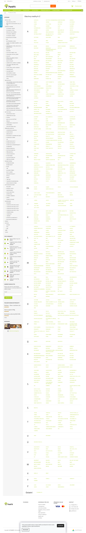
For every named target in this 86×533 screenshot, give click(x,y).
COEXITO (36, 94)
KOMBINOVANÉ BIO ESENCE (11, 85)
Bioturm (72, 66)
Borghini (60, 72)
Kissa (47, 215)
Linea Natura (72, 238)
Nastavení (25, 529)
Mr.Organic (36, 269)
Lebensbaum (36, 232)
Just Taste (36, 207)
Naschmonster (73, 277)
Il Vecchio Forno (37, 195)
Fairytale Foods (61, 132)
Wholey (35, 466)
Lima (47, 238)
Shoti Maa (72, 378)
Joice (71, 203)
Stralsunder (73, 397)
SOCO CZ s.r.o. (37, 389)
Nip (58, 289)
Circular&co (37, 90)
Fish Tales (72, 138)
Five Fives (60, 140)
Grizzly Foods (37, 159)
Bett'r (35, 56)
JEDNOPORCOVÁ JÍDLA (11, 115)
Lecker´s (60, 232)
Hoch (35, 177)
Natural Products (62, 281)
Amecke (71, 30)
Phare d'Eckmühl (49, 322)
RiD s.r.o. (72, 353)
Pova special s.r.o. (50, 327)
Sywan (71, 403)
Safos (47, 365)
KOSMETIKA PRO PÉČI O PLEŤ (13, 206)
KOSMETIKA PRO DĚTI (10, 143)
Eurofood (36, 127)
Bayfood (60, 48)
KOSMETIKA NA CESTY (10, 141)
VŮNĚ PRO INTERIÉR (10, 159)
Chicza (59, 187)
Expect (71, 127)
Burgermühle (73, 76)
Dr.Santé (72, 111)
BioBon (47, 62)
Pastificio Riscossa (74, 315)
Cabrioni (36, 82)
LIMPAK (59, 238)
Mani (71, 255)
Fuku (35, 150)
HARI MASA (72, 165)
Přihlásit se (8, 297)
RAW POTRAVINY (9, 61)
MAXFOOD (48, 259)
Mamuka (59, 255)
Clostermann (37, 92)
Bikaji (71, 56)
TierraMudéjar (37, 422)
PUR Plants (36, 336)
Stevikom (48, 397)
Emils (71, 121)
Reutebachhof (37, 353)
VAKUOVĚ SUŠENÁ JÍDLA (11, 126)
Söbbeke (48, 385)
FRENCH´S (48, 146)
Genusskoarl (49, 153)
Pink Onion (72, 322)
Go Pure (36, 155)
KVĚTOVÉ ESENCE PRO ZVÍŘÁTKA (13, 108)
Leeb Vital (72, 232)
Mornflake (48, 268)
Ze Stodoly (48, 485)
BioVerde (48, 68)
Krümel (47, 221)
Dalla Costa (60, 101)
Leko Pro (36, 234)
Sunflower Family (74, 399)
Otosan (36, 304)
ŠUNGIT (7, 177)
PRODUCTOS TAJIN (74, 329)
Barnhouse (72, 46)
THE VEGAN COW (37, 420)
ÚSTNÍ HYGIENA (9, 155)
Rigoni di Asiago (61, 355)
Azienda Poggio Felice (63, 42)
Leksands (48, 234)
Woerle (71, 466)
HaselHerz (36, 169)
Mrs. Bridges (60, 269)
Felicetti (48, 136)
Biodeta (71, 62)
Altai (59, 28)
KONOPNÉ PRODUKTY (10, 174)
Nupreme (48, 296)
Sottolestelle (73, 393)
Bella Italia (36, 52)
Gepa (59, 153)
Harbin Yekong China (50, 165)
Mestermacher (73, 261)
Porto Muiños (37, 327)
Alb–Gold (60, 24)
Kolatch (72, 217)
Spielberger (60, 395)
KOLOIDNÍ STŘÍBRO (10, 170)
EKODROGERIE (8, 201)
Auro (71, 40)
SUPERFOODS (9, 194)
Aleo (35, 26)
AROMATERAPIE (9, 132)
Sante (59, 374)
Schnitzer (36, 382)
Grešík (59, 157)
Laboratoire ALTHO (38, 228)
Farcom (35, 134)
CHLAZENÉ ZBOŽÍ (9, 71)
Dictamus (72, 105)
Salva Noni (36, 370)
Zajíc (35, 485)
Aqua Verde (48, 37)
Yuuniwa (36, 480)
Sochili (59, 389)
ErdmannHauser (61, 123)
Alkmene (47, 26)
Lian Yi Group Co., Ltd (50, 236)
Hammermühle (73, 163)
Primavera (48, 329)
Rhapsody (48, 353)
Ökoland (36, 306)
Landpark (60, 228)
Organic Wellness (38, 302)
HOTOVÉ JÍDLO (8, 112)
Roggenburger (37, 357)
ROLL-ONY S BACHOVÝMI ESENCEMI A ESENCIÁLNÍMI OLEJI (13, 95)
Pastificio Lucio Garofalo (63, 315)
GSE (58, 159)
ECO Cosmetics (49, 117)
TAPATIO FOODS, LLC (74, 412)
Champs (47, 187)
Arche (35, 40)
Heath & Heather (61, 169)
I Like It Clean (37, 193)
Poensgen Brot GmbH (62, 324)
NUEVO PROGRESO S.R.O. (75, 294)
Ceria (71, 88)
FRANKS (59, 144)
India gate (60, 195)
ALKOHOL (7, 223)
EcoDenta (60, 117)
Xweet (47, 473)
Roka (47, 357)
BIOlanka (72, 64)
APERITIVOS (72, 34)
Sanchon (48, 374)
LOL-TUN (59, 242)
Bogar (47, 70)
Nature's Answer (73, 283)
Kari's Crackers (49, 211)
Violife (59, 451)
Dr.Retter (60, 111)
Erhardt (72, 123)
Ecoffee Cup (72, 117)
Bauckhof (36, 48)
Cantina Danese (61, 84)
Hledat (53, 6)
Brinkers (72, 74)
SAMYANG (60, 372)
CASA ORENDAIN (37, 86)
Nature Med (60, 283)
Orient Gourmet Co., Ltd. (51, 302)
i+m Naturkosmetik (50, 193)
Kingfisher (36, 215)
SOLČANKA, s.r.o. (37, 391)
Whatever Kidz (49, 464)
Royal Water (37, 361)
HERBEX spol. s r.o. (62, 173)
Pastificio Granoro (38, 315)
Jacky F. (47, 200)
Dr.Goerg (48, 111)
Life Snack (72, 236)
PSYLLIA (8, 175)
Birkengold (72, 68)
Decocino (72, 103)
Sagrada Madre (61, 365)
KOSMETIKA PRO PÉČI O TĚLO (13, 210)
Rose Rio (36, 359)
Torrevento (60, 426)
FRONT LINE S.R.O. (49, 148)
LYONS (47, 248)
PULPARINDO (60, 334)
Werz (71, 462)
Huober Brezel (73, 181)
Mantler (36, 258)
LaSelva (35, 230)
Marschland (60, 258)
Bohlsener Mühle (61, 70)
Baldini (35, 46)
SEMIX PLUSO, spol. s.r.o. (75, 376)
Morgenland (36, 268)
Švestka (36, 408)
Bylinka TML (48, 78)
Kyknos (35, 223)
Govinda (71, 155)
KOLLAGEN (8, 186)
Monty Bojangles (74, 265)
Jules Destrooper (62, 205)
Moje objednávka (41, 512)
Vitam (35, 453)
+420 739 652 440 (74, 507)
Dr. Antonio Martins (62, 109)
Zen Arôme (72, 485)
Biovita (59, 68)
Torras (35, 426)
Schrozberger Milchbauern (49, 383)
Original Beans (61, 302)
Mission (59, 263)
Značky (6, 232)
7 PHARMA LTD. (39, 492)
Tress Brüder (49, 428)
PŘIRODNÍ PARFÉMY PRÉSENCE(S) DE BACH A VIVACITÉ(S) (13, 90)
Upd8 (35, 435)
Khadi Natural (73, 213)
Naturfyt (60, 285)
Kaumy (35, 213)
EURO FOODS (72, 125)
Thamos (47, 418)
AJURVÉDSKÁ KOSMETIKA (11, 130)
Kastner (72, 211)
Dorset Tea (36, 109)
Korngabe (36, 219)
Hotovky (72, 179)
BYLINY (7, 166)
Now (71, 291)
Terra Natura (49, 416)
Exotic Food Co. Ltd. (62, 127)
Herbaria (48, 173)
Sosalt (47, 393)
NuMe (35, 296)
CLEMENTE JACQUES (74, 90)
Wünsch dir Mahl (37, 468)
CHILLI (7, 78)
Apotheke (36, 37)
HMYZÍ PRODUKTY (10, 76)
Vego (47, 449)
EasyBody (36, 117)
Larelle (71, 228)
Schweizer (60, 382)
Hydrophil (36, 183)
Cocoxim (72, 92)
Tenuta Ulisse (37, 416)
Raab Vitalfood (37, 346)
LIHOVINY (8, 225)
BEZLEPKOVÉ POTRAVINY (11, 37)
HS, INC (47, 181)
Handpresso (36, 165)
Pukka (35, 334)
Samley (47, 372)
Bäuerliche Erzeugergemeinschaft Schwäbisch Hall (51, 49)
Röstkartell (61, 359)
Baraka (47, 46)
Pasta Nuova (72, 313)
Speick (35, 395)
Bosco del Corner (38, 74)
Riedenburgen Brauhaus (39, 355)
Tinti (47, 422)
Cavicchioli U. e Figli (74, 86)
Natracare (60, 279)
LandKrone (48, 228)
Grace (35, 157)
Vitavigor (72, 453)
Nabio (35, 277)
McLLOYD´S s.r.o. (61, 259)
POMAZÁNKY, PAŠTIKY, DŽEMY (12, 54)
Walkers (48, 460)
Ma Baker (36, 252)
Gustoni (71, 159)
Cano (47, 84)
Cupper (71, 96)
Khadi (59, 213)
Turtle (71, 428)
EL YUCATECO (36, 121)
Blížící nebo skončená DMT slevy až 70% (13, 24)
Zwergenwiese (61, 487)
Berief (59, 54)
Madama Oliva (61, 252)
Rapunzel (48, 348)
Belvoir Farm (72, 52)
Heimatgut (72, 169)
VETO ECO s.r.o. (49, 451)
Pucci (59, 331)
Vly (34, 457)
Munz (59, 271)
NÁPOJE (8, 49)
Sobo (59, 385)
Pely (59, 318)
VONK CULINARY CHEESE (62, 457)
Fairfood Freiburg (50, 132)
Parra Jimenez (61, 313)
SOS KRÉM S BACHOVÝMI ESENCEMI (13, 103)
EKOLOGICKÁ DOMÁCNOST (11, 219)
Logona (35, 242)
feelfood (36, 136)
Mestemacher (61, 261)
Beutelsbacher (49, 56)
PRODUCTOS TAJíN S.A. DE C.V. (39, 332)
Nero (71, 287)
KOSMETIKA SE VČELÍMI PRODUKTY (13, 144)
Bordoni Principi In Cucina (51, 72)
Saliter (35, 367)
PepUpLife (72, 318)
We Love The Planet (74, 460)
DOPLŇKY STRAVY (10, 188)
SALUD (47, 367)
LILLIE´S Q (36, 238)
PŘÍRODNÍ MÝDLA (9, 152)
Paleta (47, 311)
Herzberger (72, 173)
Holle (59, 177)
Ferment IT (72, 136)
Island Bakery (61, 197)
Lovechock (72, 244)
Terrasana (72, 416)
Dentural (60, 105)
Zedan (59, 485)
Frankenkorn (49, 144)
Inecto (35, 197)
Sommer (59, 391)
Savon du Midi (37, 376)
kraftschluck (73, 219)
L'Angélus (36, 226)
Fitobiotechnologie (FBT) (51, 140)
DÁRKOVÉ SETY (9, 134)
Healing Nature (49, 169)
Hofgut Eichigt (73, 175)
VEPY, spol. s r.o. (73, 449)
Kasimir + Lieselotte (62, 211)
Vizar (59, 455)
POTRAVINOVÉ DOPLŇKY (10, 185)
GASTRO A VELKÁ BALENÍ (11, 75)
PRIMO (59, 329)
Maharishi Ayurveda (38, 254)
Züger (47, 487)
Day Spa (35, 103)
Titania (59, 422)
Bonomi (35, 72)
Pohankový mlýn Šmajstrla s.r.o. (73, 324)
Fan (70, 132)
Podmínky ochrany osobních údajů (44, 510)
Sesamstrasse (37, 378)
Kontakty (40, 518)
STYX (59, 399)
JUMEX (71, 205)
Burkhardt (36, 78)
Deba (59, 103)
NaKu (47, 277)
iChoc (71, 193)
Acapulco (36, 20)
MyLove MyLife (61, 273)
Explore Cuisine (37, 129)
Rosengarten (49, 359)
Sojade (71, 389)
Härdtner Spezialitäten (63, 165)
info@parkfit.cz (74, 505)
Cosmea (35, 96)
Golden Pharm (49, 155)
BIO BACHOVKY (8, 80)
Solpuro (48, 391)
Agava (35, 22)
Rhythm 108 (60, 353)
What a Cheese (37, 464)
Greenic (47, 157)
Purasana (60, 336)
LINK (35, 240)
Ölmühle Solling (73, 306)
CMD (47, 92)
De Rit (47, 103)
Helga (47, 171)
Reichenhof (36, 350)
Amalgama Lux (61, 30)
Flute (35, 142)
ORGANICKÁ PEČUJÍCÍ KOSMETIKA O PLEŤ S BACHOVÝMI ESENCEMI (13, 98)
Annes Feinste (61, 32)
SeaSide (47, 376)
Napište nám (40, 516)
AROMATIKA (60, 40)
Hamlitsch (60, 163)
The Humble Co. (73, 418)
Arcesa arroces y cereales (74, 38)
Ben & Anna (36, 54)
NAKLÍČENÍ (8, 50)
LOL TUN (47, 242)
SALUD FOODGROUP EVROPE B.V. (63, 367)
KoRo (59, 219)
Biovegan (36, 68)
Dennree (47, 105)
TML (70, 422)
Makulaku (36, 255)
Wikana (47, 466)
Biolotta (36, 66)
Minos (35, 263)
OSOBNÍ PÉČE (9, 146)
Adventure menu (61, 20)
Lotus (59, 244)
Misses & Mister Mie (50, 263)
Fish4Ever (36, 140)
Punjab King (72, 334)
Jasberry (36, 203)
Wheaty (59, 464)
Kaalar (35, 211)
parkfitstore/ (73, 511)
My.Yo (35, 273)
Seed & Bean (60, 376)
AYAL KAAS (36, 42)
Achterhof (72, 22)
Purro (71, 336)
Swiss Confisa (61, 403)
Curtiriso (36, 98)
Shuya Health (37, 380)
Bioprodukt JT (49, 66)
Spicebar (48, 395)
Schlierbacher (73, 380)
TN (34, 424)
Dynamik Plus (49, 113)
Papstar (48, 313)
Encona (35, 123)
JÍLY (7, 139)
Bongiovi (72, 70)
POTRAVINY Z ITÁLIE (10, 30)
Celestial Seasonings (39, 88)
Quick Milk (48, 341)
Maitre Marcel (73, 254)
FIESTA (35, 138)
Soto (59, 393)
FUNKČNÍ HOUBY (9, 190)
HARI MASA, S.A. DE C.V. (38, 167)
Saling (71, 365)
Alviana (47, 30)
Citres (47, 90)
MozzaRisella (73, 268)
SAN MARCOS (72, 372)
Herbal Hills (72, 171)
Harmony (72, 167)
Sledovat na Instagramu (14, 331)
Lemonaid (60, 234)
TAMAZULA (48, 412)
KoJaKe (59, 217)
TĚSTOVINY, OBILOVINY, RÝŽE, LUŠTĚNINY (12, 65)
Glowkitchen (73, 153)
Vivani (47, 455)
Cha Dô (35, 187)
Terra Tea (60, 416)
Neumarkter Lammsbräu (39, 289)
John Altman (60, 203)
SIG (34, 385)
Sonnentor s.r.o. (38, 393)
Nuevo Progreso (61, 294)
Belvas (59, 52)
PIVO (7, 226)
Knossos (36, 217)
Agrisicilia (60, 22)
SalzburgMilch (73, 370)
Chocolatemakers (74, 187)
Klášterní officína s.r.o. (63, 215)
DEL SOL (35, 105)
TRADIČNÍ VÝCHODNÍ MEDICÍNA (12, 181)
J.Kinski (35, 200)
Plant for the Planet (51, 324)
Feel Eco (71, 134)
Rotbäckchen (73, 359)
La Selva (59, 226)
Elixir (47, 121)
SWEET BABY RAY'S (38, 403)
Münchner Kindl (49, 271)
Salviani (59, 370)
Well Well (48, 462)
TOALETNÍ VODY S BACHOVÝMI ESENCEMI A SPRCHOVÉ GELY (12, 106)
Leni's (71, 234)
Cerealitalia (48, 88)
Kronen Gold (37, 221)
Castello (60, 86)
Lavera (47, 230)
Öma (35, 308)
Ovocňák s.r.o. (73, 304)
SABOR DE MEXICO (37, 365)
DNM (47, 107)
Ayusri (47, 42)
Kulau (71, 221)
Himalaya (60, 175)
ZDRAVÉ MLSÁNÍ (9, 69)
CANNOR (35, 84)
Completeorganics (50, 94)
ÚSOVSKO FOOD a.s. (38, 442)
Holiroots (48, 177)
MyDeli (47, 273)
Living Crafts (73, 240)
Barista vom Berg (62, 46)
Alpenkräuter (37, 28)
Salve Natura (49, 370)
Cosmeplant (48, 96)
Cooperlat (72, 94)
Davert (71, 101)
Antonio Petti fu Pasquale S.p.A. (50, 34)
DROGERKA (8, 203)
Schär (59, 380)
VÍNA (7, 228)
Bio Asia (59, 58)
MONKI (59, 265)
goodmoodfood (61, 155)
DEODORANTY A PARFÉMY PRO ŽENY (13, 135)
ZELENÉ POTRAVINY (10, 199)
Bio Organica (49, 60)
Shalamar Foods (49, 378)
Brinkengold (60, 74)
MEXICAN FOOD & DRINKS (11, 32)
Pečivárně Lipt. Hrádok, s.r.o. (51, 319)
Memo (47, 261)
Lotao (47, 244)
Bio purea (72, 60)
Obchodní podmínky (42, 508)
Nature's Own (37, 285)
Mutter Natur (73, 271)
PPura (59, 327)
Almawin (71, 26)
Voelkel (47, 457)
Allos (59, 26)
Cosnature (60, 96)
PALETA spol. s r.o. (62, 311)
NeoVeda (60, 287)
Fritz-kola (72, 146)
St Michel (72, 395)
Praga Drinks (73, 327)
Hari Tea (47, 167)
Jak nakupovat (47, 1)
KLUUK (71, 215)
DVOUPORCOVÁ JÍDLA (10, 114)
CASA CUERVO (72, 84)
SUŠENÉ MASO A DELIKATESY (12, 123)
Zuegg (35, 487)
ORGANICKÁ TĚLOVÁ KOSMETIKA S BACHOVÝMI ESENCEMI (13, 101)
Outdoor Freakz (49, 304)
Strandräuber (37, 399)
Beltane (47, 52)
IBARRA (59, 193)
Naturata (72, 281)
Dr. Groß (72, 109)
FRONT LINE (36, 148)
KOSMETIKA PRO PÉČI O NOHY (13, 205)
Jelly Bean (48, 203)
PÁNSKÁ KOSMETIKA (10, 148)
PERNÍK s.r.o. (36, 322)
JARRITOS (72, 200)
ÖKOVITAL (60, 306)
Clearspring (60, 90)
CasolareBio (49, 86)
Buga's (47, 76)
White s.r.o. (72, 464)
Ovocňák (60, 304)
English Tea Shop (50, 123)
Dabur (47, 101)
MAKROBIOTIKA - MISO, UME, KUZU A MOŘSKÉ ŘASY (13, 46)
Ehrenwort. (60, 119)
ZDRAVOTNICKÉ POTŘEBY (11, 183)
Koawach (48, 217)
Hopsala (36, 179)
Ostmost (72, 302)
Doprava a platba (37, 1)
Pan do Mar (72, 311)
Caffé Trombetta (50, 82)
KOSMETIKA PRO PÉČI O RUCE (13, 208)
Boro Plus (72, 72)
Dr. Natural (36, 111)
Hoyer (35, 181)
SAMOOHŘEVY (9, 124)
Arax (59, 37)
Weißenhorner (37, 462)
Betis (71, 54)
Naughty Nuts (49, 287)
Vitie (35, 455)
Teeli (59, 414)
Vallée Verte (36, 447)
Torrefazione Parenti (51, 426)
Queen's (35, 341)
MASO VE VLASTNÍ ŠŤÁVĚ (11, 119)
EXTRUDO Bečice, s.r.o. (63, 129)
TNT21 (47, 424)
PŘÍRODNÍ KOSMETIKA (9, 128)
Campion (60, 82)
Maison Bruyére (61, 254)
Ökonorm (48, 306)
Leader (71, 230)
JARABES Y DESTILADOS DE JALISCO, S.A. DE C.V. (63, 201)
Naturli (71, 285)
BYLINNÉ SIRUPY (9, 165)
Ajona (35, 24)
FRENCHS (59, 146)
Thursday (60, 420)
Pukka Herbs (48, 334)
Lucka (59, 246)
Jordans (48, 205)
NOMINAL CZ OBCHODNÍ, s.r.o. (50, 292)
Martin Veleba (73, 258)
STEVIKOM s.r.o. (61, 397)
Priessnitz (36, 329)
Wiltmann (60, 466)
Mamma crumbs (49, 255)
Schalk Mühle (49, 380)
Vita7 (71, 451)
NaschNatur (36, 279)
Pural (47, 336)
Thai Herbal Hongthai (39, 418)
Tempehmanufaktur (74, 414)
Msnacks (72, 269)
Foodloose (36, 144)
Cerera (59, 88)
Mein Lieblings (73, 259)
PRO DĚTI (8, 56)
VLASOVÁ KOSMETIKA (10, 157)
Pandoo (35, 313)
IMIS (46, 195)
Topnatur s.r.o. (73, 424)
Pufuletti (72, 331)
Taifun (35, 412)
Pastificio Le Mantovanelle (49, 316)
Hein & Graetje (37, 171)
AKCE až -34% (8, 20)
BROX (35, 76)
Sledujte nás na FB (75, 509)
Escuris (59, 125)
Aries (47, 40)
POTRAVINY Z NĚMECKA (11, 34)
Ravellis (59, 348)
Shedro (59, 378)
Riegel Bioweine (49, 355)
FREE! (35, 146)
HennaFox (60, 171)
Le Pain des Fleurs (62, 230)
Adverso (72, 20)
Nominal (36, 291)
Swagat (71, 401)
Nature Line (48, 283)
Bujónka (60, 76)
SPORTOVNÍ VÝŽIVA (10, 192)
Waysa (59, 460)
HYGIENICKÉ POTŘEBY (10, 137)
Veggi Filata (36, 449)
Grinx (71, 157)
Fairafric (36, 132)
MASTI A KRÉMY (9, 172)
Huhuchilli (60, 181)
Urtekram (48, 435)
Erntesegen (48, 125)
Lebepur (47, 232)
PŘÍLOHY (8, 121)
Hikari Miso (48, 175)
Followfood (61, 142)
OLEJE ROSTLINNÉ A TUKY (11, 52)
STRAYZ (47, 399)
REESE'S (71, 348)
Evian (47, 127)
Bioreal (59, 66)
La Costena (48, 226)
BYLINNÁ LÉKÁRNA (8, 161)
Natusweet (36, 287)
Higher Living (36, 175)
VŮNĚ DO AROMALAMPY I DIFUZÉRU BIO (14, 110)
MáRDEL (47, 258)
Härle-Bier (60, 167)
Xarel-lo (36, 473)
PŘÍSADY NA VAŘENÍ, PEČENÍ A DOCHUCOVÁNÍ (12, 58)
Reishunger (60, 350)
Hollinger (72, 177)
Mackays (48, 252)
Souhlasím (60, 525)
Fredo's (71, 144)
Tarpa (47, 414)
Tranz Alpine (37, 428)
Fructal (59, 148)
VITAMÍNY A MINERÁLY (10, 195)
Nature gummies (37, 283)
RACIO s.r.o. (60, 346)
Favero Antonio (61, 134)
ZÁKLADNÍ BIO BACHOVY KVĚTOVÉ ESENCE (13, 87)
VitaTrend (60, 453)
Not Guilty (60, 291)
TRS (58, 428)
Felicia (59, 136)
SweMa (47, 403)
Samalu (35, 372)
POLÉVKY (8, 117)
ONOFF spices (73, 300)
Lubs (35, 246)
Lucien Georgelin (49, 246)
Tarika (35, 414)
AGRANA (47, 22)
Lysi (58, 248)
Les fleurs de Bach (38, 236)
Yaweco (47, 478)
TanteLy (59, 412)
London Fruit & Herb (74, 242)
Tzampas (36, 430)
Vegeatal (72, 447)
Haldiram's (48, 163)
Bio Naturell (37, 60)
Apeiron (59, 34)
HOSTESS (48, 179)
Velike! (59, 449)
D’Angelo (36, 101)
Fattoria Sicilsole (50, 134)
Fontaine (72, 142)
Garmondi (36, 153)
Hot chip (60, 179)
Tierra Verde (72, 420)
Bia (58, 56)
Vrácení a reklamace (42, 514)
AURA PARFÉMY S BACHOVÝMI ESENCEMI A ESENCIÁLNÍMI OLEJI (14, 82)
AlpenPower (48, 28)
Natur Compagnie (38, 281)
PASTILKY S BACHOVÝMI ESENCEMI (13, 93)
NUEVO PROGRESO (49, 294)
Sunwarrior (48, 401)
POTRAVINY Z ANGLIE (10, 28)
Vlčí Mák (71, 455)
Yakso (35, 478)
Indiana (71, 195)
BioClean (60, 62)
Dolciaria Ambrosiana (75, 107)
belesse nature (73, 48)
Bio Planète (60, 60)
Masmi (35, 259)
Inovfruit (48, 197)
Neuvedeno (48, 289)
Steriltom (36, 397)
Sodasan (48, 389)
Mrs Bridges (48, 269)
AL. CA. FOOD (48, 24)
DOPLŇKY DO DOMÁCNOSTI (11, 217)
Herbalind (36, 173)
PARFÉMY (8, 216)
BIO (7, 39)
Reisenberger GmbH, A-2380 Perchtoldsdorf (52, 351)
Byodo (59, 78)
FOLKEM (47, 142)
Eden (47, 119)
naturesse (48, 285)
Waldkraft (36, 460)
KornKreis (48, 219)
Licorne (59, 236)
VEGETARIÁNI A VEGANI (10, 73)
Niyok (71, 289)
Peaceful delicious (38, 318)
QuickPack (60, 341)
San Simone (36, 374)
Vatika (47, 447)
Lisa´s (47, 240)
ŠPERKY (6, 221)
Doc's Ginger (60, 107)
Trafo (71, 426)
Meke (35, 261)
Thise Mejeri (48, 420)
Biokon (59, 64)
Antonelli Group (37, 34)
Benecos (48, 54)
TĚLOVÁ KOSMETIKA (10, 154)
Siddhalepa (72, 382)
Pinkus (35, 324)
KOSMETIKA (9, 214)
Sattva (71, 374)
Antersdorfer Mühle (74, 32)
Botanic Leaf (49, 74)
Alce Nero (72, 24)
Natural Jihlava (49, 281)
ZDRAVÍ (7, 197)
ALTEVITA (71, 28)
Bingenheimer (49, 58)
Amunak (35, 32)
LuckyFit (72, 246)
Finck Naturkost (49, 138)
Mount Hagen (61, 268)
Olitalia (47, 300)
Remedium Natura (73, 350)
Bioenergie (36, 64)
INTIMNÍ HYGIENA (10, 212)
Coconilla (60, 92)
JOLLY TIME (36, 205)
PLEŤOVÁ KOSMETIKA (10, 150)
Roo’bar (72, 357)
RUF (46, 361)
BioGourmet (48, 64)
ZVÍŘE (6, 230)
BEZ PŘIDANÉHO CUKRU (11, 41)
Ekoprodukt (72, 119)
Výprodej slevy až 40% (11, 22)
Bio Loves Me (72, 58)
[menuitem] (7, 10)
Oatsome (36, 300)
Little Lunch (60, 240)
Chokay (35, 189)
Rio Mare (72, 355)
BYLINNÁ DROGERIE (10, 163)
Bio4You (36, 62)
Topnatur (60, 424)
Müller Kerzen (37, 271)
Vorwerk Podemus (74, 457)
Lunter (35, 248)
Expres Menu (48, 129)
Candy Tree (72, 82)
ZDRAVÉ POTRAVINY (9, 26)
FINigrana (60, 138)
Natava (47, 279)
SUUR (59, 401)
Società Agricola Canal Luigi (75, 386)
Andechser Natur (50, 32)
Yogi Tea (60, 478)
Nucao (35, 294)
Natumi (71, 279)
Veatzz (59, 447)
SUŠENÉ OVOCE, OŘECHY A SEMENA (13, 63)
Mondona (48, 265)
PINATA (59, 322)
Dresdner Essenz (37, 113)
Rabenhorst (48, 346)
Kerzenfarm (48, 213)
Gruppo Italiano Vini (50, 159)
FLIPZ (71, 140)
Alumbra (36, 30)
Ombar (59, 300)
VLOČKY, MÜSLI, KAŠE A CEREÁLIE (13, 67)
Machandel (48, 254)
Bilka (35, 58)
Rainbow (72, 346)
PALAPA (35, 311)
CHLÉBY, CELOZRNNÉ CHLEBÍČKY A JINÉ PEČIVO (14, 43)
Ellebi (59, 121)
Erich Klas (36, 125)
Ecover (35, 119)
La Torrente (72, 226)
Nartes (59, 277)
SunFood (36, 401)
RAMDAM (35, 348)
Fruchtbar (72, 148)
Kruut (59, 221)
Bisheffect (36, 70)
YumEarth (72, 478)
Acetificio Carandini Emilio (52, 20)
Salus (71, 367)
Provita (47, 331)
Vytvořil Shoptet (78, 530)
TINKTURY (8, 179)
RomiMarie (60, 357)
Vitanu (47, 453)
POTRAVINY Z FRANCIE (10, 35)
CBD (7, 168)
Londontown (37, 244)
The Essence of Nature (63, 418)
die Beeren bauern (38, 107)
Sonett (71, 391)
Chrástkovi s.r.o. (50, 189)
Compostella (61, 94)
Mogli (71, 263)
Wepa (59, 462)
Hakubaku (36, 163)
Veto (35, 451)
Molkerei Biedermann (38, 265)
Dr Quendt (48, 109)
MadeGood (72, 252)
